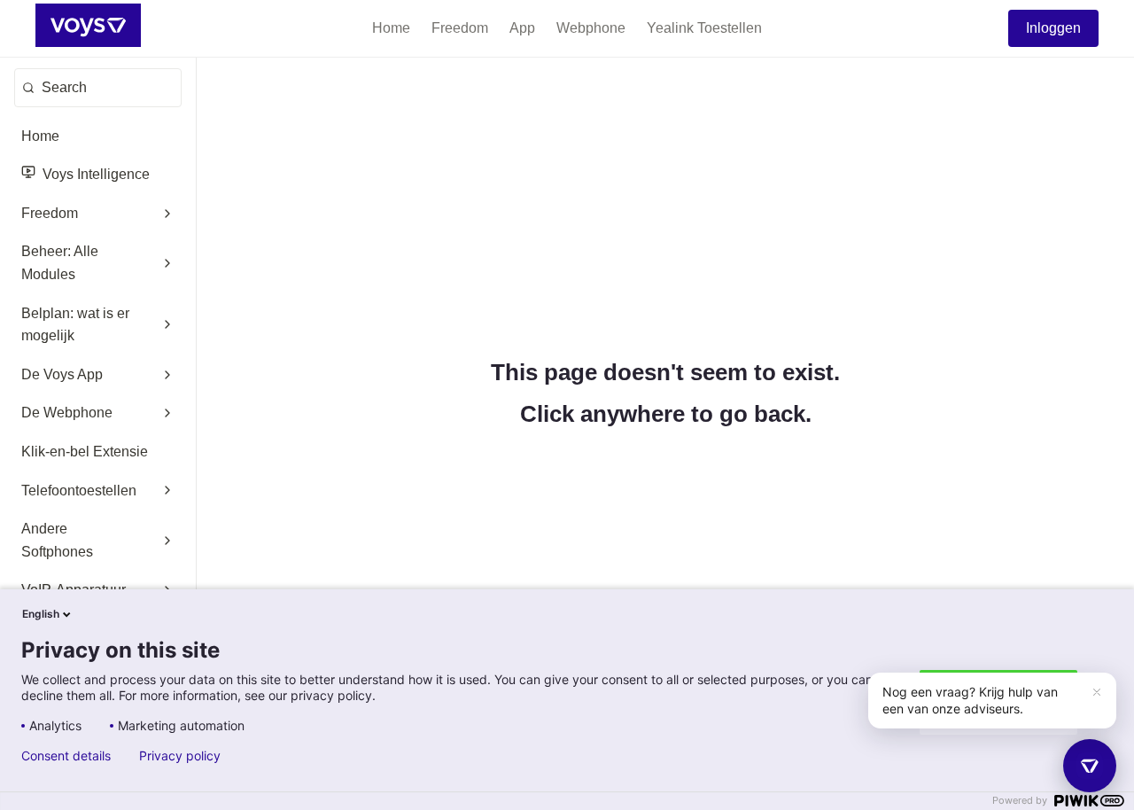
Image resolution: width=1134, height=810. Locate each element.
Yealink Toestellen (704, 27)
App (522, 27)
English (40, 613)
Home (391, 27)
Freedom (459, 27)
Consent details (66, 756)
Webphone (590, 27)
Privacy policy (180, 756)
